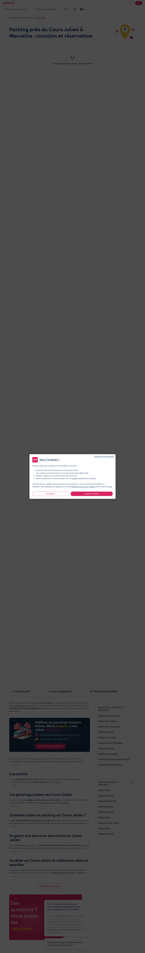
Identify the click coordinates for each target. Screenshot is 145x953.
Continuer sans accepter (104, 456)
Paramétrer (50, 494)
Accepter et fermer (92, 494)
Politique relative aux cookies (83, 486)
